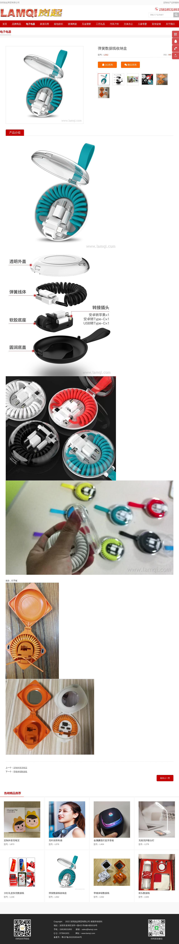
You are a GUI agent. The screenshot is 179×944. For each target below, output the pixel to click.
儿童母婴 (142, 24)
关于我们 (170, 24)
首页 (5, 24)
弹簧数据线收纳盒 (58, 893)
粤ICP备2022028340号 (72, 937)
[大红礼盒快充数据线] (22, 890)
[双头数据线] (157, 890)
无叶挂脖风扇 (55, 840)
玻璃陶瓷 (72, 24)
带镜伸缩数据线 (20, 772)
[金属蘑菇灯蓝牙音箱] (112, 837)
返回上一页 (165, 778)
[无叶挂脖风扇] (67, 837)
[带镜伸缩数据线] (112, 890)
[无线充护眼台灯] (157, 837)
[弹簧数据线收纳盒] (67, 890)
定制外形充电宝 (20, 768)
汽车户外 (114, 24)
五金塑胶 (86, 24)
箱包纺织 (58, 24)
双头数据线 (144, 893)
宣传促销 (156, 24)
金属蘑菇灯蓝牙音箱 (104, 840)
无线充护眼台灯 (146, 840)
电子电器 (30, 24)
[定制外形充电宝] (22, 837)
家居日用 (44, 24)
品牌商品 (16, 24)
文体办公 (128, 24)
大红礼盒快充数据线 (14, 893)
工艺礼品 (100, 24)
